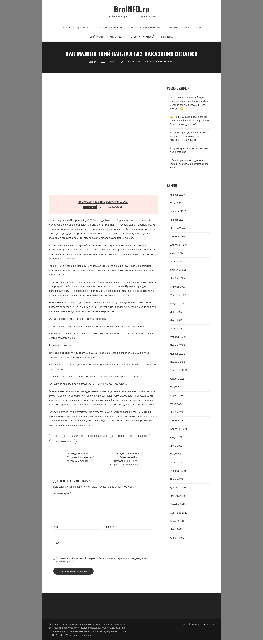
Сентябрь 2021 (178, 429)
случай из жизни (64, 441)
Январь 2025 (177, 220)
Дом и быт (83, 27)
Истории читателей (142, 36)
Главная (65, 27)
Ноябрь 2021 (177, 412)
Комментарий (62, 493)
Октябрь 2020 (178, 504)
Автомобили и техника (146, 27)
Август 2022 (177, 379)
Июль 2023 (176, 312)
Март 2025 (176, 203)
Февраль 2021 (178, 471)
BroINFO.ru (131, 9)
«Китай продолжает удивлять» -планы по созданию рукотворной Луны (189, 164)
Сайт (57, 543)
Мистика (167, 36)
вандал (74, 436)
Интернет (116, 36)
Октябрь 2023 (178, 286)
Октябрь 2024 (178, 236)
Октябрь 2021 (178, 420)
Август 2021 (177, 437)
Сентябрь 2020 (178, 512)
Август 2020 (177, 521)
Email (110, 526)
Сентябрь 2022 (178, 370)
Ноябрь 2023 (177, 278)
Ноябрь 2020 (177, 496)
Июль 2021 (176, 445)
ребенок (142, 436)
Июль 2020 (176, 529)
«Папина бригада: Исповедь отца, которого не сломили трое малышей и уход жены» (189, 136)
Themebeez (207, 624)
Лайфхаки (96, 36)
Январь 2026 (177, 194)
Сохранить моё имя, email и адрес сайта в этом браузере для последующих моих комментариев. (103, 560)
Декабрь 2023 (178, 270)
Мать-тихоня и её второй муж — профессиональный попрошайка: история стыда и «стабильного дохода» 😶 (189, 103)
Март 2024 (176, 261)
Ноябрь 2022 (177, 353)
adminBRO (116, 207)
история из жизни (98, 436)
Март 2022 (176, 404)
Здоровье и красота (110, 27)
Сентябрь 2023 (178, 295)
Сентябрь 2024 (178, 245)
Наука (199, 27)
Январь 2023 (177, 345)
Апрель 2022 (177, 395)
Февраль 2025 (178, 211)
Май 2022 (175, 387)
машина (123, 436)
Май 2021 (175, 454)
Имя (57, 526)
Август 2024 (177, 253)
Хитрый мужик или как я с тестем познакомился (189, 150)
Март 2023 (176, 328)
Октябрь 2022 (178, 362)
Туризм (172, 27)
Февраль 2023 (178, 337)
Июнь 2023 (176, 320)
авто (57, 436)
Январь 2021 (177, 479)
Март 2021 (176, 462)
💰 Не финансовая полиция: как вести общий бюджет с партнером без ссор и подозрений (189, 121)
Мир (186, 27)
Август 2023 (177, 303)
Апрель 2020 (177, 538)
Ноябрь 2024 (177, 228)
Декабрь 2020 (178, 487)
